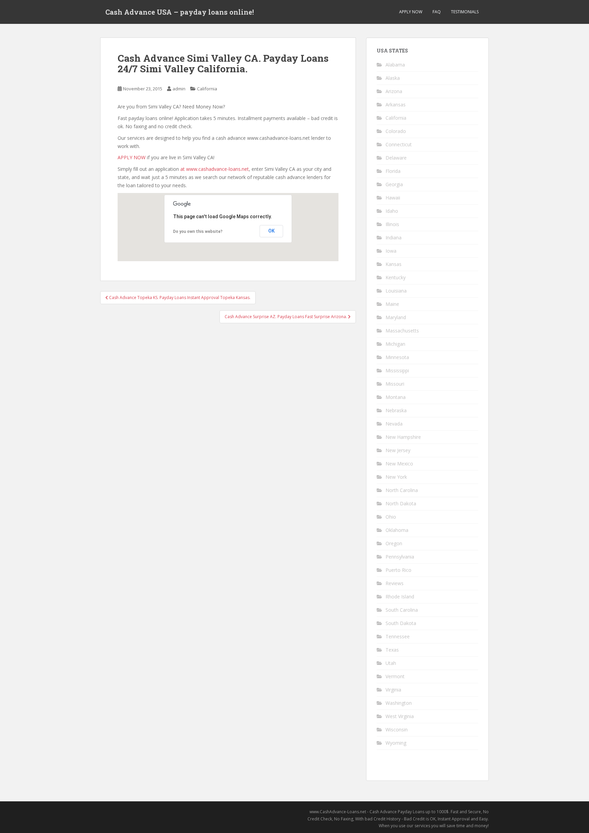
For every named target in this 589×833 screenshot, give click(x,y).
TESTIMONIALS (465, 12)
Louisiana (396, 290)
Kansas (394, 264)
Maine (392, 304)
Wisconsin (397, 729)
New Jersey (398, 450)
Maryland (396, 317)
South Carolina (402, 610)
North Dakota (401, 503)
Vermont (395, 676)
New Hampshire (403, 437)
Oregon (394, 543)
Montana (396, 397)
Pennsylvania (400, 556)
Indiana (394, 237)
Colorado (396, 131)
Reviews (395, 583)
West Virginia (400, 716)
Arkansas (396, 104)
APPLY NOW (410, 12)
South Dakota (401, 623)
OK (271, 231)
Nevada (394, 423)
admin (178, 89)
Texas (392, 649)
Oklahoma (397, 530)
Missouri (395, 384)
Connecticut (399, 144)
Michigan (395, 344)
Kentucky (396, 277)
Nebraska (396, 410)
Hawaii (393, 197)
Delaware (396, 157)
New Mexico (399, 463)
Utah (391, 663)
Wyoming (396, 743)
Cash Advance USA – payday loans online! (179, 12)
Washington (399, 703)
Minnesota (397, 357)
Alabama (395, 64)
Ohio (391, 517)
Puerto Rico (398, 570)
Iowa (391, 251)
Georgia (394, 184)
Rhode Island (400, 596)
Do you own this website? (198, 231)
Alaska (393, 78)
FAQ (437, 12)
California (207, 89)
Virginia (393, 689)
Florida (393, 171)
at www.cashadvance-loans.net (214, 169)
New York (396, 477)
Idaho (392, 211)
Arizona (394, 91)
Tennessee (398, 636)
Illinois (392, 224)
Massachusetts (402, 330)
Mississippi (397, 370)
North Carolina (402, 490)
